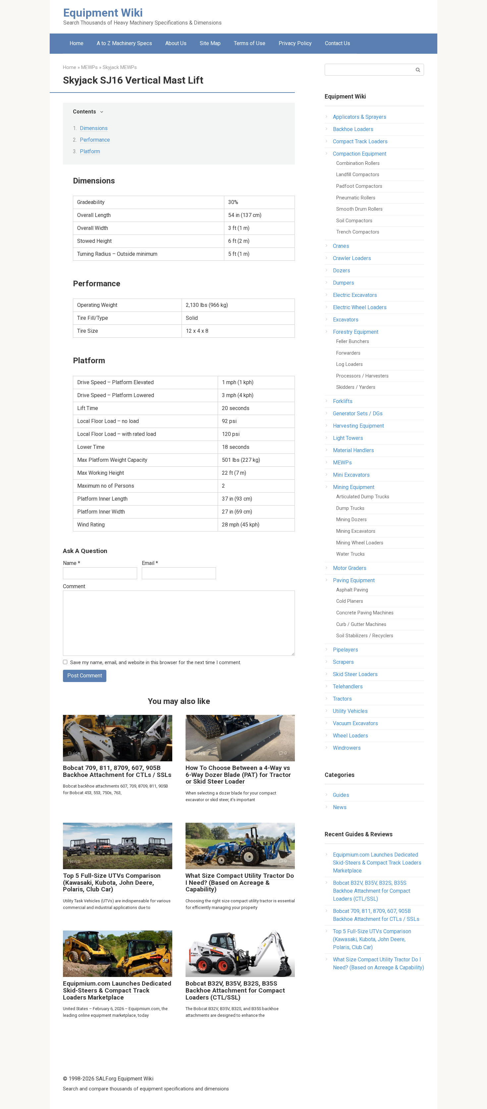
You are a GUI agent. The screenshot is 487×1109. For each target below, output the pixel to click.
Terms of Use (249, 43)
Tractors (342, 699)
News (340, 807)
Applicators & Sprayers (359, 117)
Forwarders (348, 353)
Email (150, 563)
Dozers (341, 270)
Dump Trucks (350, 508)
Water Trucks (350, 554)
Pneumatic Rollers (355, 198)
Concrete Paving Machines (365, 613)
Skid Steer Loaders (355, 674)
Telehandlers (348, 686)
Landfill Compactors (357, 174)
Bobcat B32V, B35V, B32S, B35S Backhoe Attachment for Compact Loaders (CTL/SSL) (235, 990)
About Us (176, 43)
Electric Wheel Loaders (360, 307)
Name (71, 563)
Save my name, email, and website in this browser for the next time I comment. (155, 662)
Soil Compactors (354, 221)
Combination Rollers (358, 163)
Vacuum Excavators (355, 723)
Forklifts (342, 401)
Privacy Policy (295, 43)
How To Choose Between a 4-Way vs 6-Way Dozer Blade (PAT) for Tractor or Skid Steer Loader (238, 775)
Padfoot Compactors (359, 186)
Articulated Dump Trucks (362, 497)
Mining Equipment (353, 487)
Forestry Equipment (355, 332)
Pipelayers (345, 650)
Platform (90, 151)
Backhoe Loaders (353, 129)
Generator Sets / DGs (358, 413)
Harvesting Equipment (358, 426)
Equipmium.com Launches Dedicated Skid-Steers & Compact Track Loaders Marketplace (117, 990)
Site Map (210, 43)
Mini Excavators (351, 475)
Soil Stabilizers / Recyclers (364, 636)
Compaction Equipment (359, 154)
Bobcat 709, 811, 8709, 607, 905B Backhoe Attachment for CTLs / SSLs (117, 771)
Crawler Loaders (352, 258)
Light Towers (348, 438)
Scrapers (343, 662)
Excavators (345, 319)
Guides (341, 795)
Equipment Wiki (103, 12)
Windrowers (347, 748)
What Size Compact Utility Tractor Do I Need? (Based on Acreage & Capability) (240, 882)
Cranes (341, 246)
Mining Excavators (355, 531)
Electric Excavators (355, 295)
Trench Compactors (357, 232)
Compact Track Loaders (360, 141)
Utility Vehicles (350, 711)
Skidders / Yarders (355, 387)
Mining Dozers (351, 519)
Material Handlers (353, 450)
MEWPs (342, 462)
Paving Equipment (354, 580)
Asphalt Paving (352, 590)
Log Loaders (349, 364)
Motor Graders (349, 568)
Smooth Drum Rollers (359, 209)
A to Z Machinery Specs (124, 43)
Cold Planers (349, 601)
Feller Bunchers (352, 341)
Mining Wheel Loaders (359, 543)
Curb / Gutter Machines (361, 624)
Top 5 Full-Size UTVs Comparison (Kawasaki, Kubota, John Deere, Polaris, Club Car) (112, 882)
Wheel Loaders (350, 735)
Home (76, 43)
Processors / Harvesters (362, 376)
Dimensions (94, 128)
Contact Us (337, 43)
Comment (74, 586)
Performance (95, 140)
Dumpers (343, 283)
